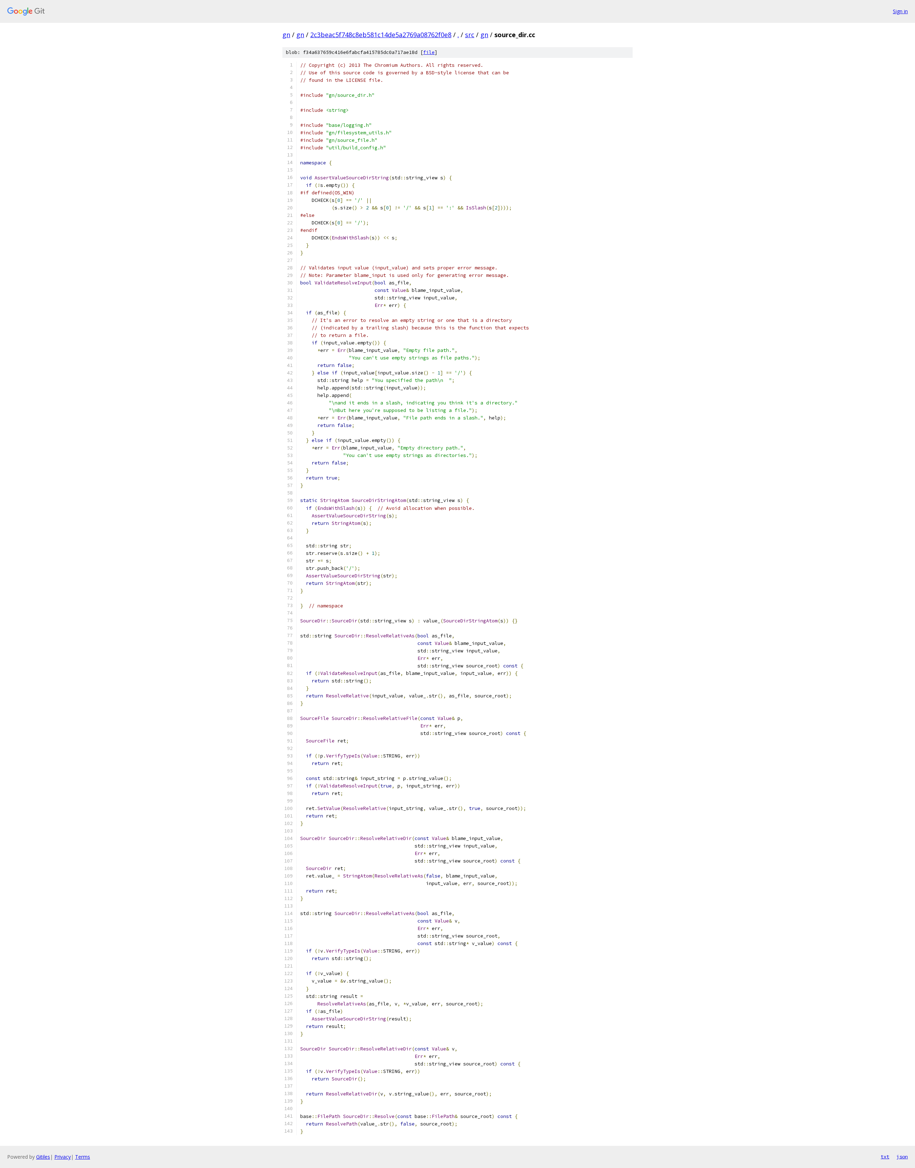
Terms (82, 1156)
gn (286, 34)
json (902, 1156)
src (469, 34)
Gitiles (43, 1156)
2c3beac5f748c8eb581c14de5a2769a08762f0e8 (380, 34)
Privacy (62, 1156)
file (429, 52)
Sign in (900, 11)
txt (885, 1156)
